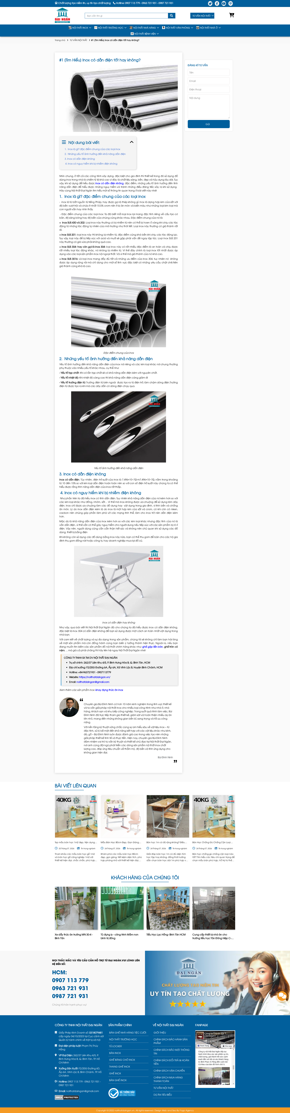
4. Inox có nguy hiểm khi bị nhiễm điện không (91, 163)
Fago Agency (187, 1110)
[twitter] (210, 3)
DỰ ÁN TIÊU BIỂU (163, 1094)
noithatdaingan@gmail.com (93, 681)
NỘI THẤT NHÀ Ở (209, 27)
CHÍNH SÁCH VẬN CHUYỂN (169, 1070)
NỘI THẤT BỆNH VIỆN (145, 33)
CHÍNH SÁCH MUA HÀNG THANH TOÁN (168, 1079)
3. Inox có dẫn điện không (80, 158)
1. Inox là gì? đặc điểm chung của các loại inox (92, 149)
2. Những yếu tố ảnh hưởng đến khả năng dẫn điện (95, 153)
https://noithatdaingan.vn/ (94, 677)
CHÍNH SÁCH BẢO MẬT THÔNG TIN (172, 1051)
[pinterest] (230, 3)
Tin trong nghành (88, 848)
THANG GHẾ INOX (119, 1066)
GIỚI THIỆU (160, 1032)
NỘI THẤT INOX (80, 27)
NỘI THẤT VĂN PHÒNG (178, 27)
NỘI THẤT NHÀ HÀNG (144, 27)
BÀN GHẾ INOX (118, 1080)
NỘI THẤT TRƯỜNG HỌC (110, 27)
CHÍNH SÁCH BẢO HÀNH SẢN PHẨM (170, 1041)
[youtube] (224, 3)
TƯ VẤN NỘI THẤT (202, 15)
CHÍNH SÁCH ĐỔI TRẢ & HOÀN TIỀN (171, 1061)
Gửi (208, 124)
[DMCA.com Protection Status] (67, 1097)
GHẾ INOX (115, 1073)
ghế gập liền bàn (152, 646)
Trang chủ (60, 40)
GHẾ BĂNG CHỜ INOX (122, 1059)
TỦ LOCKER (115, 1046)
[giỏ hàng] (231, 15)
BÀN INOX (115, 1053)
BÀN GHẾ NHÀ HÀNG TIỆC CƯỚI (127, 1032)
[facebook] (217, 3)
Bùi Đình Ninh (165, 757)
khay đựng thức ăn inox (109, 689)
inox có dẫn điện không (109, 183)
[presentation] (55, 914)
